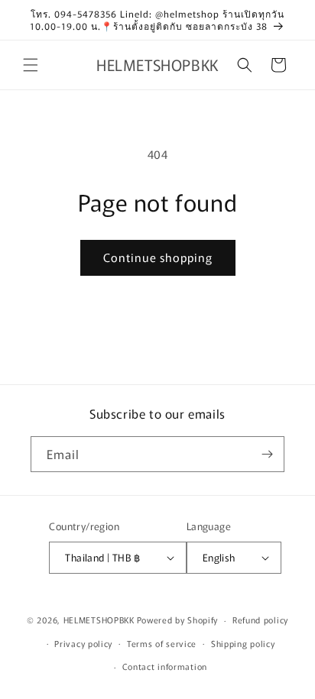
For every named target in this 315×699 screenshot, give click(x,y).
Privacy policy (83, 643)
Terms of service (161, 643)
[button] (30, 65)
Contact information (164, 666)
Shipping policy (243, 643)
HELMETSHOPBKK (99, 619)
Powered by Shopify (178, 619)
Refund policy (260, 619)
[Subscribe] (267, 454)
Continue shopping (158, 257)
